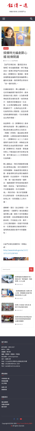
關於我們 (4, 407)
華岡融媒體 (4, 381)
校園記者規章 (5, 404)
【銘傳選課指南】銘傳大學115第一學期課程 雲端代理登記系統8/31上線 (23, 293)
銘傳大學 (4, 387)
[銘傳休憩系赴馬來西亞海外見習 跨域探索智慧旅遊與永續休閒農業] (7, 321)
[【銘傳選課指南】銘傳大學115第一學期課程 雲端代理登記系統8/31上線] (7, 295)
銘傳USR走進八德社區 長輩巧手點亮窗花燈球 (23, 306)
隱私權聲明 (4, 402)
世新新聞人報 (5, 378)
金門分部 (6, 48)
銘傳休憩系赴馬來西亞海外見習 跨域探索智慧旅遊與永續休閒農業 (23, 319)
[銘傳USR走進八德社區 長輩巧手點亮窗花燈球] (7, 308)
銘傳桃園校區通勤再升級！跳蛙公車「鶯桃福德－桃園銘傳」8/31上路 (23, 279)
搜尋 (31, 269)
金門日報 (15, 60)
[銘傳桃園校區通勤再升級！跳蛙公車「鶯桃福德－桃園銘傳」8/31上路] (7, 281)
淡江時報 (4, 383)
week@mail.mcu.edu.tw (12, 366)
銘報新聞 (4, 389)
